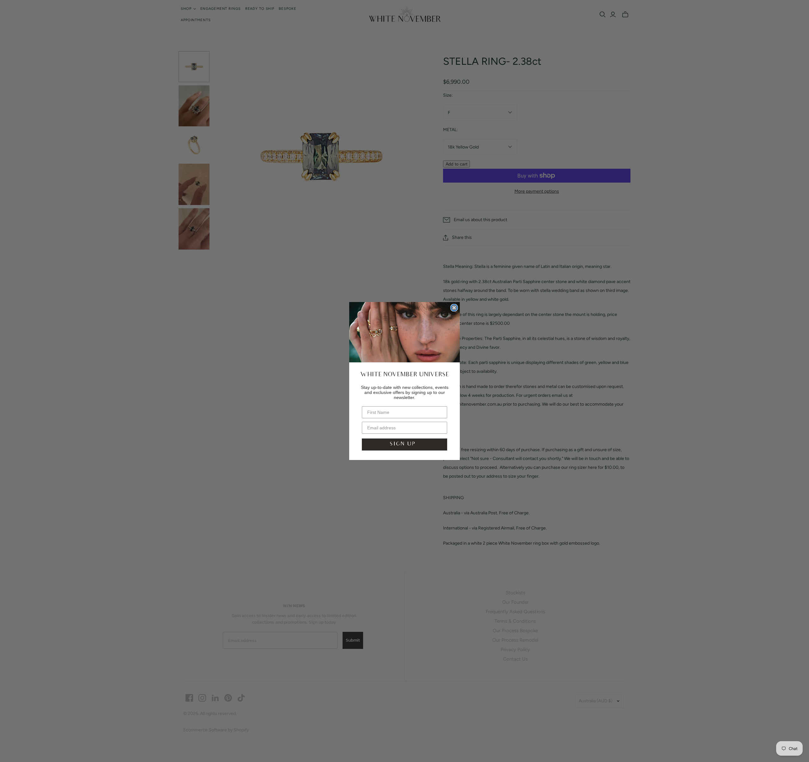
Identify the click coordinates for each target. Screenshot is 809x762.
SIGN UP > (404, 444)
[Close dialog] (454, 308)
